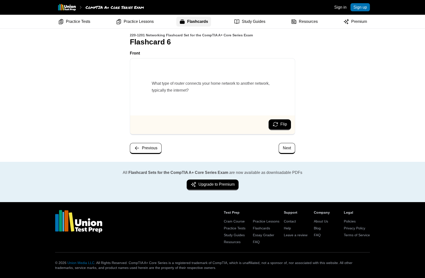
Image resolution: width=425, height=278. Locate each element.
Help (287, 228)
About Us (321, 221)
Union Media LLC (80, 263)
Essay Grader (263, 235)
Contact (290, 221)
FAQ (256, 242)
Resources (308, 21)
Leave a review (295, 235)
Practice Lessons (139, 21)
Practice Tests (78, 21)
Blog (317, 228)
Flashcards (197, 21)
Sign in (340, 7)
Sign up (360, 7)
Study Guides (253, 21)
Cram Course (234, 221)
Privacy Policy (354, 228)
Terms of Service (357, 235)
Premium (359, 21)
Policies (350, 221)
